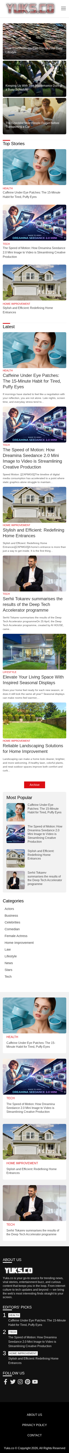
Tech (8, 976)
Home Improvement (19, 943)
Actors (9, 909)
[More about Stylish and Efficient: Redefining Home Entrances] (34, 283)
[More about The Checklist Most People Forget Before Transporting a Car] (34, 116)
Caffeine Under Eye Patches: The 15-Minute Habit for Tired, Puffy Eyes (32, 381)
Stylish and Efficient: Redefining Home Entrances (41, 854)
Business (11, 915)
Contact (34, 1435)
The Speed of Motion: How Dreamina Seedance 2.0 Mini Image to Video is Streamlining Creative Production (34, 252)
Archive (35, 784)
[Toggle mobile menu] (63, 9)
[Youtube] (35, 1382)
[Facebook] (5, 1382)
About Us (34, 1414)
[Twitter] (13, 1382)
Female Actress (16, 936)
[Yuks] (30, 9)
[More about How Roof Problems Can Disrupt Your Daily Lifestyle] (34, 41)
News (9, 963)
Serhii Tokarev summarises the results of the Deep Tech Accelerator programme (33, 604)
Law (8, 949)
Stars (8, 970)
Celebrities (12, 922)
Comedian (12, 929)
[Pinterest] (27, 1382)
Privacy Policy (34, 1425)
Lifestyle (11, 956)
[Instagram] (20, 1382)
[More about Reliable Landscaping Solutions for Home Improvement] (34, 720)
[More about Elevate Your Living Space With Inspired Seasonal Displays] (34, 652)
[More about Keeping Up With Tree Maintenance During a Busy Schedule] (34, 79)
